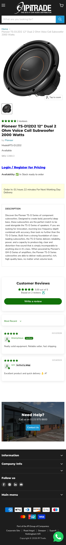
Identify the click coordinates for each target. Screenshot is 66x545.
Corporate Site (13, 530)
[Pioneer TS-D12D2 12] (7, 109)
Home (5, 29)
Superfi (53, 530)
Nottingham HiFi (33, 534)
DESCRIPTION (13, 208)
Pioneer (9, 140)
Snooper (42, 530)
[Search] (60, 19)
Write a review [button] (33, 301)
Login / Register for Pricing (23, 167)
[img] (11, 333)
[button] (9, 121)
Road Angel (29, 530)
